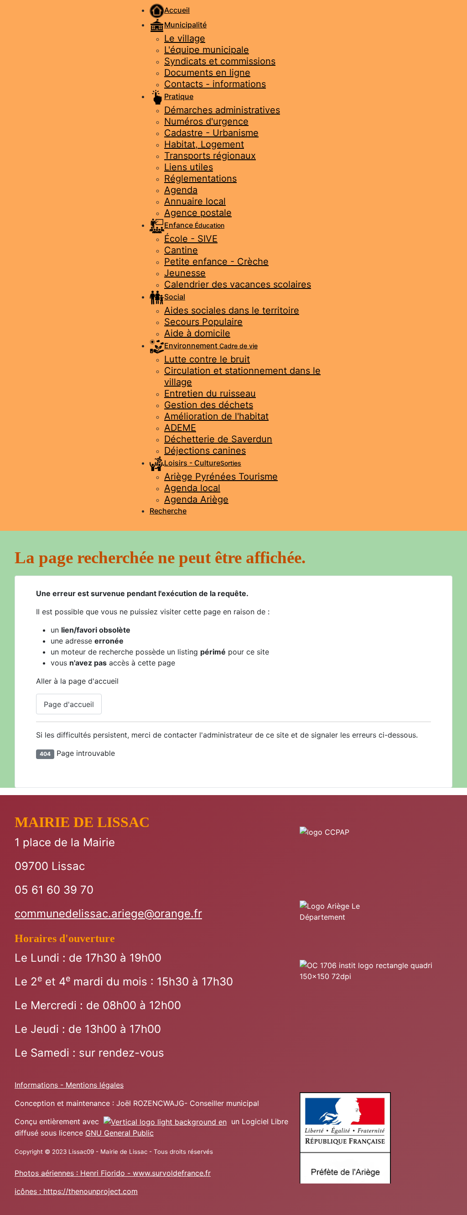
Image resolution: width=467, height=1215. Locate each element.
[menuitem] (170, 10)
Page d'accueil (69, 704)
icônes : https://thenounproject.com (76, 1191)
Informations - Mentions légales (69, 1084)
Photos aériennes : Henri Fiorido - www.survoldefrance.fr (113, 1173)
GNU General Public (119, 1132)
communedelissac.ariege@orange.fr (108, 913)
